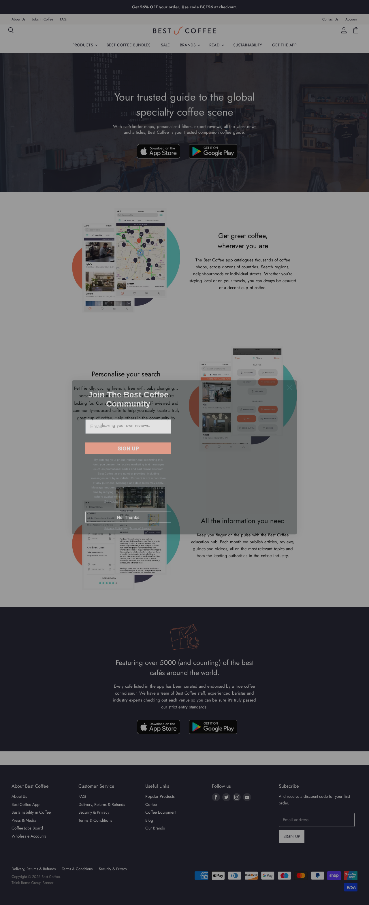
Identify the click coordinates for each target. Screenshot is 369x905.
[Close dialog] (290, 376)
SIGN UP (128, 451)
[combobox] (96, 435)
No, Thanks (128, 519)
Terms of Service (140, 530)
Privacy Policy (113, 503)
